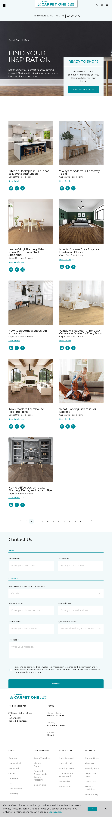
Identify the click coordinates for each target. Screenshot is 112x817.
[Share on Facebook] (17, 188)
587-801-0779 (73, 16)
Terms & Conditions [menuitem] (90, 788)
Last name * (63, 559)
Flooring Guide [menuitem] (66, 768)
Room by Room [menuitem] (92, 768)
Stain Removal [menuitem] (66, 758)
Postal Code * (14, 622)
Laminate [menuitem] (13, 778)
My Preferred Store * (67, 622)
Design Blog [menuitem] (40, 785)
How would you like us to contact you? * (27, 586)
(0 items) (107, 5)
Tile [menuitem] (10, 783)
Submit (56, 683)
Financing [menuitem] (13, 793)
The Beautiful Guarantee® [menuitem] (66, 775)
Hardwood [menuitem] (13, 768)
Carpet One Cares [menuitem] (90, 775)
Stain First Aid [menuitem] (66, 763)
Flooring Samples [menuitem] (38, 764)
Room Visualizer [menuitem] (42, 758)
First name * (14, 559)
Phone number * (16, 603)
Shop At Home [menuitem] (92, 758)
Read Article (14, 181)
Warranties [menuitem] (64, 781)
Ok (92, 808)
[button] (97, 5)
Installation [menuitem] (64, 786)
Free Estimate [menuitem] (15, 788)
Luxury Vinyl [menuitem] (14, 763)
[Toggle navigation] (4, 5)
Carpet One (14, 40)
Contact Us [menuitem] (90, 781)
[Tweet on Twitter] (22, 188)
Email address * (65, 603)
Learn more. (55, 812)
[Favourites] (102, 5)
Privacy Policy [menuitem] (91, 794)
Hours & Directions (17, 721)
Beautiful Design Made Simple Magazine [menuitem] (40, 775)
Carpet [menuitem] (11, 773)
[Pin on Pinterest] (11, 188)
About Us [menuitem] (89, 763)
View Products (81, 89)
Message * (13, 640)
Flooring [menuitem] (12, 758)
